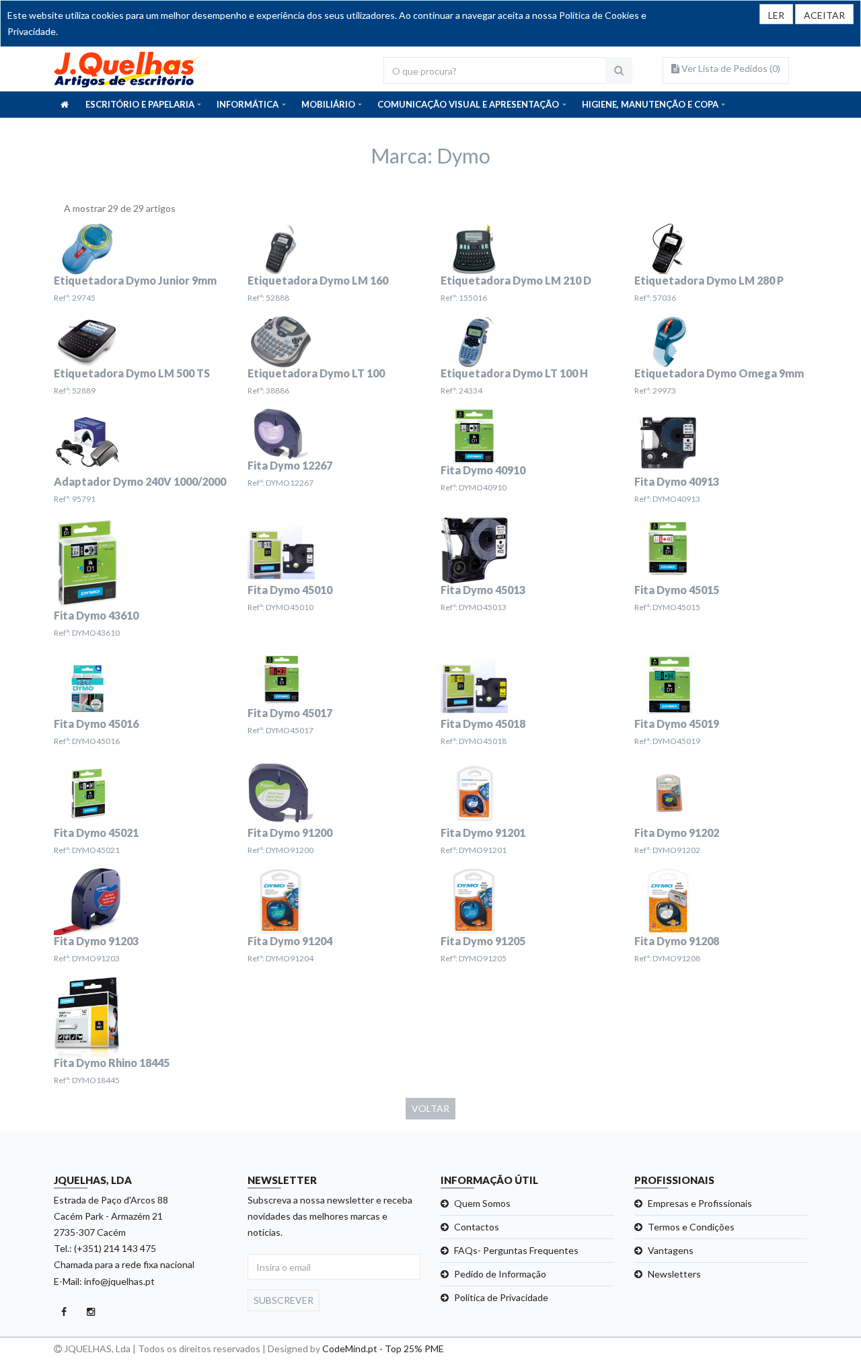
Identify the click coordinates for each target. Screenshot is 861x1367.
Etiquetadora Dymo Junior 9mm (135, 280)
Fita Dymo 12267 (290, 465)
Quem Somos (482, 1203)
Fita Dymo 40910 (483, 470)
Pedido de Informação (500, 1274)
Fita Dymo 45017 (290, 712)
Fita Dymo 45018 (483, 723)
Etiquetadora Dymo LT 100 (316, 373)
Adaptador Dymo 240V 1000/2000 (140, 481)
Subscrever (283, 1300)
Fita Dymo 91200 (290, 832)
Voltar (430, 1108)
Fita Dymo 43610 (96, 615)
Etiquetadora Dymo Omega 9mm (719, 373)
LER (776, 15)
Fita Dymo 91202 (676, 832)
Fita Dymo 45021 (96, 832)
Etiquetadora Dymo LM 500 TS (132, 373)
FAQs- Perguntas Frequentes (516, 1250)
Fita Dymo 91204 (290, 940)
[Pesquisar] (618, 70)
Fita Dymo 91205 (483, 940)
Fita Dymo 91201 (483, 832)
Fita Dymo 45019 (676, 723)
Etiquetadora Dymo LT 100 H (514, 373)
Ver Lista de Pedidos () (729, 68)
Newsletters (674, 1274)
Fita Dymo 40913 (676, 481)
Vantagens (671, 1250)
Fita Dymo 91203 (96, 940)
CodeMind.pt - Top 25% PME (383, 1348)
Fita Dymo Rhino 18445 (112, 1062)
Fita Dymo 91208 (676, 940)
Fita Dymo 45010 (290, 589)
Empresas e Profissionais (700, 1203)
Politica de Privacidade (501, 1297)
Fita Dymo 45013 (483, 589)
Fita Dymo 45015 (676, 589)
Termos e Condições (691, 1226)
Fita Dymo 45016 (96, 723)
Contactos (476, 1226)
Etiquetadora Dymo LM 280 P (709, 280)
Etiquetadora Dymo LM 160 (318, 280)
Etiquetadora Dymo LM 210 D (516, 280)
